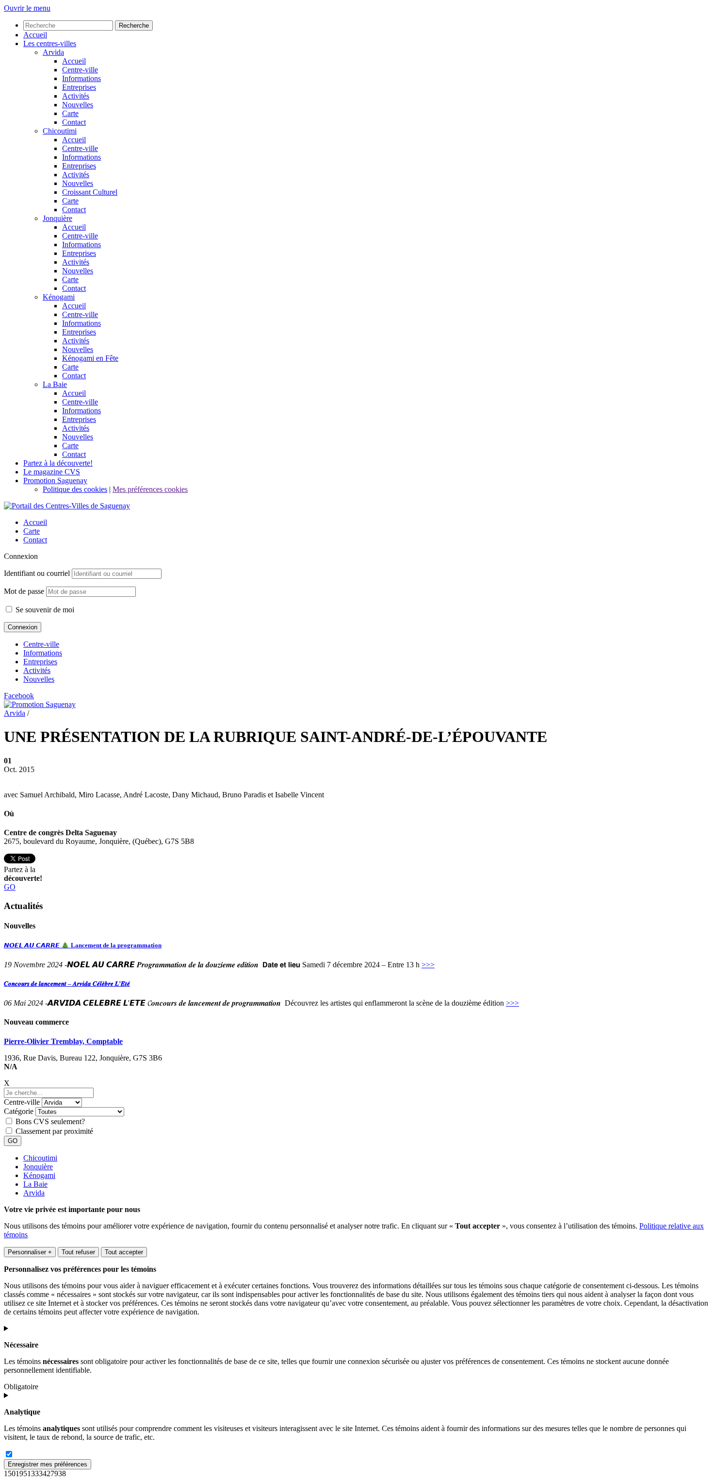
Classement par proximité (54, 1131)
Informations (42, 653)
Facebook (19, 695)
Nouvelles (38, 679)
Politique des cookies (75, 489)
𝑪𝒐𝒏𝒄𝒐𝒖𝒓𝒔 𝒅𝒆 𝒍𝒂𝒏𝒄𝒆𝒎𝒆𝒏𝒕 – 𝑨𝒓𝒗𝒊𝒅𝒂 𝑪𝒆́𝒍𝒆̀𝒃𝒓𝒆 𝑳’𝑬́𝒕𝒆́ (67, 983)
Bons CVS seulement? (50, 1121)
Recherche (134, 25)
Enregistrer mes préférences (47, 1464)
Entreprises (40, 661)
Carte (31, 531)
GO (10, 887)
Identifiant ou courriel (37, 573)
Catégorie (18, 1111)
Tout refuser (78, 1252)
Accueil (35, 522)
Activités (36, 670)
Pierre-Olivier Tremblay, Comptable (63, 1041)
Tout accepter (124, 1252)
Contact (35, 540)
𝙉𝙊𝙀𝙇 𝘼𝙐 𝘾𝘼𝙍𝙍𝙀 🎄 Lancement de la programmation (83, 945)
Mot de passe (24, 591)
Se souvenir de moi (44, 610)
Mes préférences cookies (150, 489)
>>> (428, 964)
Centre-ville (41, 644)
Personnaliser (30, 1252)
